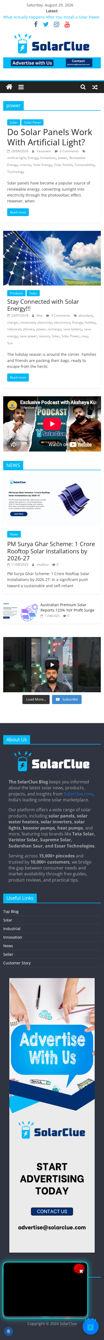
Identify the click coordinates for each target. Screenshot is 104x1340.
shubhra (43, 564)
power (62, 158)
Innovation (12, 937)
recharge (54, 329)
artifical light (16, 158)
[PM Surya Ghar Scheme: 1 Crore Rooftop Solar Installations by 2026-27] (52, 477)
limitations (48, 158)
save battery (72, 329)
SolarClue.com (78, 794)
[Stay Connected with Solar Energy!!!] (52, 234)
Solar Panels (63, 164)
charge (12, 322)
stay (85, 336)
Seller (8, 954)
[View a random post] (95, 86)
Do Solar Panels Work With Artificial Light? (49, 137)
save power (28, 336)
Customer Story (17, 962)
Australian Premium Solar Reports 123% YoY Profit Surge (67, 607)
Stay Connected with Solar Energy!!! (43, 304)
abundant (85, 315)
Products (16, 293)
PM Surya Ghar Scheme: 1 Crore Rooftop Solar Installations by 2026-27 (51, 551)
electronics (62, 322)
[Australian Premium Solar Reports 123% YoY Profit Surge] (20, 602)
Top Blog (11, 911)
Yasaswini (44, 151)
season (44, 336)
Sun (10, 343)
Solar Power (70, 336)
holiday (90, 322)
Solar (14, 122)
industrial (14, 329)
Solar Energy (42, 164)
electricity (44, 322)
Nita (40, 315)
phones (28, 329)
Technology (15, 171)
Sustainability (84, 164)
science (25, 164)
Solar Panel (32, 122)
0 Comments (69, 151)
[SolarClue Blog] (52, 753)
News (14, 534)
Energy (33, 158)
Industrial (12, 928)
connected (27, 322)
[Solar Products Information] (9, 87)
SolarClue (68, 1323)
